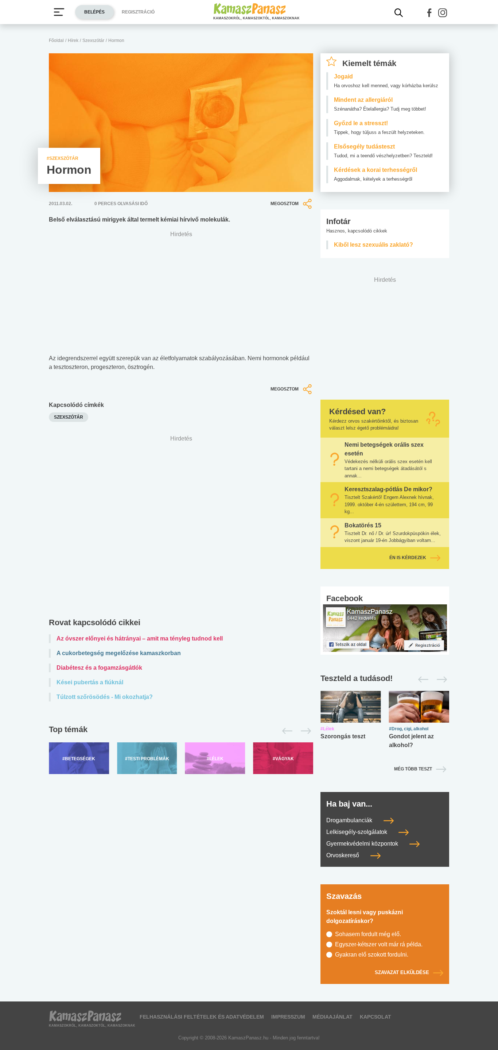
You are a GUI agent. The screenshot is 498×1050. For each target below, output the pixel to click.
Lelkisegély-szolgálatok (357, 832)
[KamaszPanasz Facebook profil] (385, 627)
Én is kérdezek (407, 557)
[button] (429, 12)
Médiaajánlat (332, 1017)
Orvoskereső (343, 855)
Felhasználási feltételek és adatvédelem (202, 1017)
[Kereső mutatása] (398, 12)
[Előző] (285, 731)
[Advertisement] (181, 528)
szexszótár (68, 417)
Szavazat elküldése (402, 972)
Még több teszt (413, 769)
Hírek (73, 40)
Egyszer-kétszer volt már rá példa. (379, 944)
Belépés (94, 12)
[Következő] (304, 731)
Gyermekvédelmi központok (363, 844)
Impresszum (288, 1017)
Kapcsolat (375, 1017)
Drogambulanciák (350, 820)
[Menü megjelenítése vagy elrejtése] (59, 12)
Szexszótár (93, 40)
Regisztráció (138, 12)
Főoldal (56, 40)
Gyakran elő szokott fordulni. (371, 954)
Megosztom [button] (285, 203)
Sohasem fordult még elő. (368, 934)
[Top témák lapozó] (181, 731)
